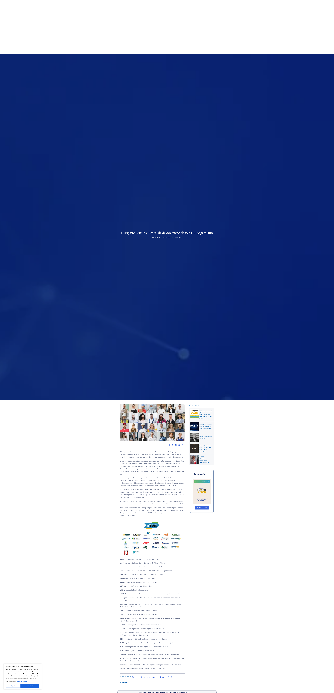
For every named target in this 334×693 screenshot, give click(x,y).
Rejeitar (13, 685)
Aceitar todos (30, 685)
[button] (169, 445)
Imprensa (202, 34)
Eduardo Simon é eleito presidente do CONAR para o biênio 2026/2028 (205, 448)
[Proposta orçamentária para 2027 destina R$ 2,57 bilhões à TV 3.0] (194, 426)
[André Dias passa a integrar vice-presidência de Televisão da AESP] (194, 459)
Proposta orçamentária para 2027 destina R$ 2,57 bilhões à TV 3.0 (205, 426)
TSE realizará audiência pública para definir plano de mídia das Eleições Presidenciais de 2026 (205, 414)
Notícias (157, 237)
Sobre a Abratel (189, 34)
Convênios (221, 34)
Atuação (211, 34)
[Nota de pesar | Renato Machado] (194, 437)
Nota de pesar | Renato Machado (205, 437)
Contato (229, 34)
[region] (22, 677)
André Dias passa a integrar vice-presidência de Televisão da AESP (204, 459)
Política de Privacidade (22, 681)
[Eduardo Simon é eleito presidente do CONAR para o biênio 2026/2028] (194, 448)
